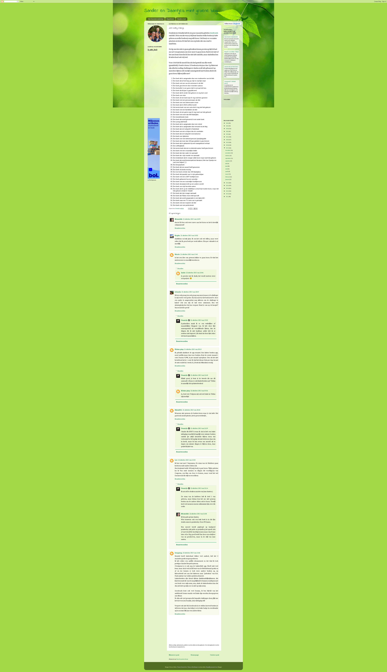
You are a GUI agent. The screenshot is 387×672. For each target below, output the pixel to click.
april (226, 171)
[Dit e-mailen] (189, 209)
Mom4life (178, 219)
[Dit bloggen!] (191, 209)
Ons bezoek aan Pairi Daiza (231, 66)
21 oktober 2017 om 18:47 (190, 292)
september (228, 158)
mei (226, 169)
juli (226, 163)
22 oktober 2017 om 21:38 (198, 513)
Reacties (180, 268)
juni (226, 166)
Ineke (183, 272)
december (228, 150)
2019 (227, 142)
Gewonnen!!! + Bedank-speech (230, 82)
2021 (227, 137)
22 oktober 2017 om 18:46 (194, 272)
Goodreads (214, 33)
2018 (227, 145)
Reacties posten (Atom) (182, 659)
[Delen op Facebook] (195, 209)
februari (227, 177)
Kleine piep (179, 349)
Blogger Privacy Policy (171, 667)
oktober (227, 155)
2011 (227, 196)
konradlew (202, 667)
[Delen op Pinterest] (197, 209)
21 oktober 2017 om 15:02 (189, 235)
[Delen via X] (193, 209)
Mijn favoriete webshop (155, 19)
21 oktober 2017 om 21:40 (199, 375)
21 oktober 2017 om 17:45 (189, 254)
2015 (227, 185)
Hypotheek (170, 19)
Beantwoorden (180, 228)
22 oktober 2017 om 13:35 (186, 460)
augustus (227, 161)
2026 (227, 123)
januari (227, 179)
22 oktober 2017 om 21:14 (199, 488)
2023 (227, 131)
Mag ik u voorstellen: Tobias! (231, 51)
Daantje (184, 320)
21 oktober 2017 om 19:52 (199, 320)
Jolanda (178, 292)
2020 (227, 139)
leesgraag (178, 553)
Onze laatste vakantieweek (231, 37)
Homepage (195, 655)
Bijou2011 (178, 410)
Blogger (220, 667)
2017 (227, 148)
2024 (227, 128)
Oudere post (214, 655)
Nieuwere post (174, 655)
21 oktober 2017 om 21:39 (199, 428)
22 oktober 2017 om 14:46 (191, 553)
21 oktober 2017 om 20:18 (191, 410)
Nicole (177, 254)
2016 (227, 182)
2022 (227, 134)
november (228, 153)
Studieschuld (181, 19)
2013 (227, 191)
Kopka (177, 235)
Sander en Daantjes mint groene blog (181, 10)
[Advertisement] (156, 84)
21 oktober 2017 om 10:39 (191, 219)
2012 (227, 193)
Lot (176, 460)
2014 (227, 188)
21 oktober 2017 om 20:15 (192, 349)
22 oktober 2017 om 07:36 (199, 390)
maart (227, 174)
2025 (227, 126)
